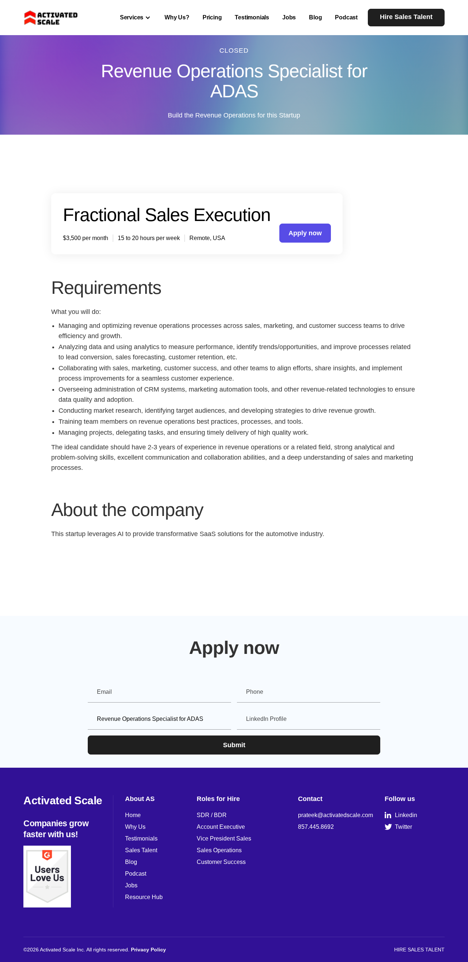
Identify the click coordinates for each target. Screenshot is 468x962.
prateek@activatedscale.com (335, 815)
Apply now (305, 233)
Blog (315, 17)
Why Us (135, 827)
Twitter (398, 827)
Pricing (212, 17)
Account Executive (221, 827)
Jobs (289, 17)
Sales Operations (219, 850)
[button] (135, 18)
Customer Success (221, 862)
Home (133, 815)
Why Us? (177, 17)
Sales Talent (141, 850)
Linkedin (401, 815)
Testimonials (252, 17)
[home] (51, 17)
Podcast (346, 17)
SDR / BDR (212, 815)
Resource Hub (144, 897)
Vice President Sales (224, 838)
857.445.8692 (316, 827)
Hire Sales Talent (406, 16)
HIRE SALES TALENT (419, 949)
